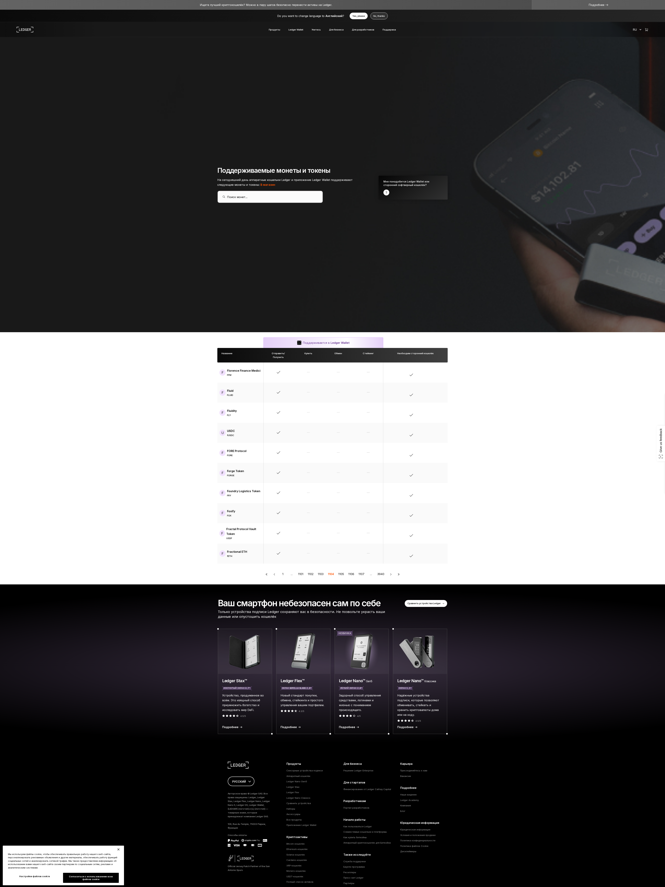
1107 (361, 574)
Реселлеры (349, 872)
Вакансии (405, 776)
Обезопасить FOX (423, 513)
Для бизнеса (336, 29)
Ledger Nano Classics (298, 797)
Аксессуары (293, 814)
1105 (341, 574)
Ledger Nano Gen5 (296, 781)
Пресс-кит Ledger (353, 877)
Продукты (274, 29)
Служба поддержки (354, 861)
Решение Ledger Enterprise (358, 770)
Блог (402, 811)
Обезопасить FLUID (423, 392)
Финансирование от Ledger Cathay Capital (367, 789)
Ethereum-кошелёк (297, 849)
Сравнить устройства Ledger (424, 603)
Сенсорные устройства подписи (304, 770)
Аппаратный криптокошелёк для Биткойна (367, 842)
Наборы (290, 808)
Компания (405, 805)
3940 (380, 574)
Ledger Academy (409, 800)
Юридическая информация (415, 829)
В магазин (267, 184)
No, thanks (379, 16)
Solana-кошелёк (295, 854)
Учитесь (316, 29)
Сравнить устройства (298, 803)
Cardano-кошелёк (296, 860)
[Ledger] (25, 29)
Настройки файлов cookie (34, 876)
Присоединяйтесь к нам (413, 770)
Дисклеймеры (408, 851)
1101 (300, 574)
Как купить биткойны (355, 837)
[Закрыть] (118, 849)
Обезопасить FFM (423, 372)
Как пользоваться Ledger (357, 826)
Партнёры (348, 883)
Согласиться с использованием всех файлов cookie (91, 878)
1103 (320, 574)
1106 (351, 574)
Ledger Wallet (296, 29)
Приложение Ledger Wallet (301, 825)
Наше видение (408, 794)
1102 (310, 574)
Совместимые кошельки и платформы (365, 831)
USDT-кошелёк (294, 876)
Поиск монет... (237, 197)
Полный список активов (299, 881)
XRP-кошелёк (294, 865)
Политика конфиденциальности (417, 840)
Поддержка (389, 29)
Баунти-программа (354, 866)
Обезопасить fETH (423, 553)
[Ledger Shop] (646, 30)
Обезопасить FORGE (423, 473)
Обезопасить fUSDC (423, 433)
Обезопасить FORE (423, 453)
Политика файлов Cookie (414, 846)
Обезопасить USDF (423, 533)
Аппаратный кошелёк (298, 776)
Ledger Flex (292, 792)
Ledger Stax (292, 787)
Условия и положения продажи (418, 835)
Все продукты (294, 819)
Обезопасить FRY (423, 493)
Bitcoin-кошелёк (295, 843)
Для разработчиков (363, 29)
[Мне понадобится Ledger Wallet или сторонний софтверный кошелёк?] (413, 188)
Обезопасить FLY (423, 413)
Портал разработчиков (356, 807)
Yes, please (358, 16)
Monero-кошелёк (296, 871)
